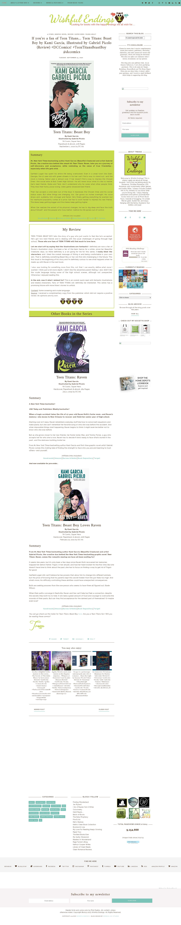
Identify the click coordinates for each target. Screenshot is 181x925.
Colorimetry (77, 809)
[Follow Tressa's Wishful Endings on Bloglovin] (133, 843)
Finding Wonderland (81, 802)
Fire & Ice (76, 819)
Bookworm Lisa (79, 827)
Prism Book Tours (75, 3)
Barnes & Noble (64, 218)
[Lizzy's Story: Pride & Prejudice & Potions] (125, 275)
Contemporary (35, 806)
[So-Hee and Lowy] (125, 287)
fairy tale (33, 820)
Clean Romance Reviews (82, 849)
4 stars (50, 34)
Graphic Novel (61, 34)
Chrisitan (51, 802)
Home (4, 3)
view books (144, 261)
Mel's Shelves (78, 822)
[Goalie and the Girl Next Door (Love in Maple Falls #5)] (129, 281)
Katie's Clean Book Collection (84, 824)
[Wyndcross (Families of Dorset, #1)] (137, 281)
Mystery (45, 809)
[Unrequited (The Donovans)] (133, 281)
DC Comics (100, 218)
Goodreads (43, 218)
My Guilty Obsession (81, 837)
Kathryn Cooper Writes (82, 844)
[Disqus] (71, 746)
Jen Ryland (77, 804)
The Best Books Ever (81, 834)
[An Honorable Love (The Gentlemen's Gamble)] (137, 275)
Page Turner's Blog (80, 842)
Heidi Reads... (78, 812)
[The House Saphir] (121, 281)
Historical (56, 806)
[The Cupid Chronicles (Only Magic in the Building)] (141, 288)
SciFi (63, 809)
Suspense (54, 813)
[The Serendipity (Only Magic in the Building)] (137, 288)
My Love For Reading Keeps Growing (87, 829)
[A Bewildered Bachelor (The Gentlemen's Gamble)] (141, 275)
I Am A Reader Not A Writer (83, 807)
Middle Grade (34, 809)
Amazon (52, 218)
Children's (40, 802)
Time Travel (33, 816)
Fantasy (46, 806)
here (80, 614)
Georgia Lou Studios (111, 916)
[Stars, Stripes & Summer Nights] (133, 275)
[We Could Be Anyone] (129, 275)
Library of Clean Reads (82, 847)
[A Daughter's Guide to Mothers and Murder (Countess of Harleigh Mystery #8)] (121, 288)
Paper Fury (77, 832)
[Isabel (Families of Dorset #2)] (141, 281)
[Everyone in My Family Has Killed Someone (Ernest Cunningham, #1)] (145, 275)
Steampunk (33, 813)
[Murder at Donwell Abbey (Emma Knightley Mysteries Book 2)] (125, 281)
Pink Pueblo (95, 910)
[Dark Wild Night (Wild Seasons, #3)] (121, 275)
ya (40, 820)
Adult (31, 802)
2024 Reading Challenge (135, 248)
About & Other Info (19, 3)
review (71, 34)
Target (92, 218)
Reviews (36, 3)
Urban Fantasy (46, 816)
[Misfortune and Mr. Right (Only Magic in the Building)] (129, 288)
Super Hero (79, 34)
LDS (64, 806)
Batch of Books (79, 814)
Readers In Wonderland (82, 839)
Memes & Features (54, 3)
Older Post (104, 709)
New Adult (55, 809)
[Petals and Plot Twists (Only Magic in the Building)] (133, 288)
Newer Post (39, 709)
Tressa (132, 251)
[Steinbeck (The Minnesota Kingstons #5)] (145, 281)
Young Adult (90, 34)
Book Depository (79, 218)
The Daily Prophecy (80, 817)
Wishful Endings (83, 916)
